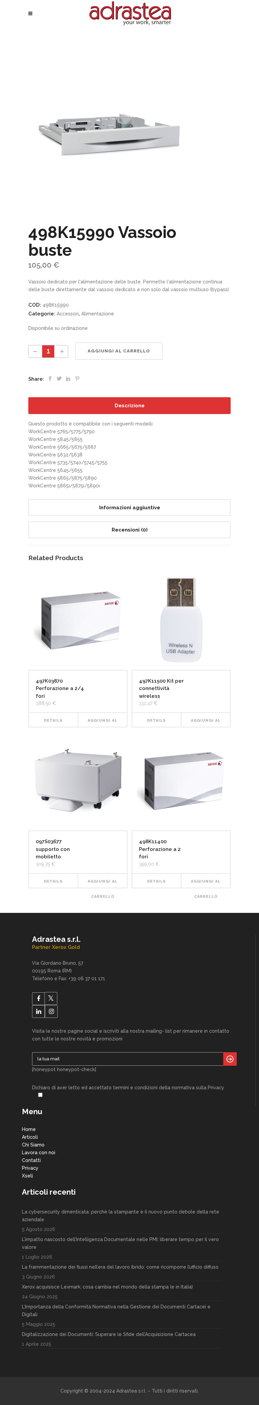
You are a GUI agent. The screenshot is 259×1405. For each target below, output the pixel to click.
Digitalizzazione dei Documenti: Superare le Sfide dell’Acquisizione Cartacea (109, 1334)
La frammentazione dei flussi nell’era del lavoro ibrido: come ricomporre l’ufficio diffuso (120, 1267)
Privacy (30, 1168)
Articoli (30, 1137)
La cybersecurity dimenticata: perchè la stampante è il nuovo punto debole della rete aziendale (120, 1215)
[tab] (129, 405)
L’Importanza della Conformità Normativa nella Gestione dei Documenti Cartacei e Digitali (116, 1310)
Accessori (68, 313)
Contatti (31, 1160)
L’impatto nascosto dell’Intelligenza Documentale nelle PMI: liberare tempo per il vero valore (120, 1243)
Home (29, 1129)
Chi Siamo (33, 1144)
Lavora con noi (38, 1152)
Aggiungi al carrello (119, 350)
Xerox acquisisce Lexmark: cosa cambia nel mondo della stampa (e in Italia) (107, 1287)
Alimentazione (97, 313)
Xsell (27, 1175)
